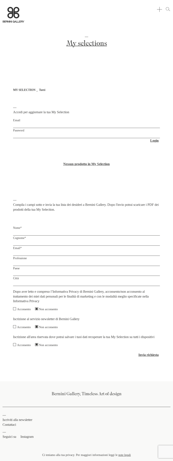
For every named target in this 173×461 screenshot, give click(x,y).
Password (18, 130)
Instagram (27, 436)
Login (154, 140)
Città (16, 278)
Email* (17, 248)
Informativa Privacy (26, 301)
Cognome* (19, 238)
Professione (20, 258)
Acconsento (24, 309)
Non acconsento (48, 309)
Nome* (17, 227)
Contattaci (9, 424)
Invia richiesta (148, 355)
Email (16, 120)
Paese (16, 268)
